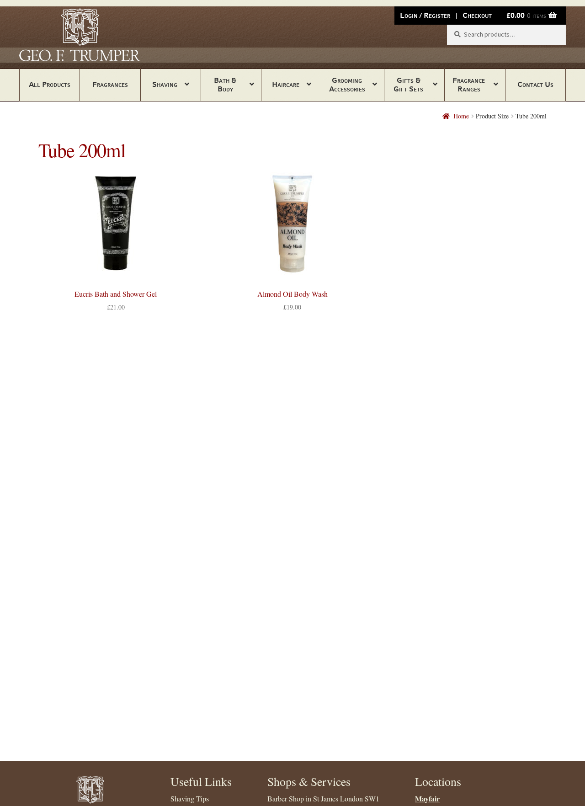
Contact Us (535, 84)
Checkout (477, 15)
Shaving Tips (189, 798)
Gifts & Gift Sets (408, 84)
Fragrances (110, 84)
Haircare (285, 84)
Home (461, 116)
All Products (49, 84)
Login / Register (425, 15)
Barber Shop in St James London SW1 (323, 798)
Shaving (164, 84)
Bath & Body (225, 84)
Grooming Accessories (347, 84)
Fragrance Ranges (468, 84)
